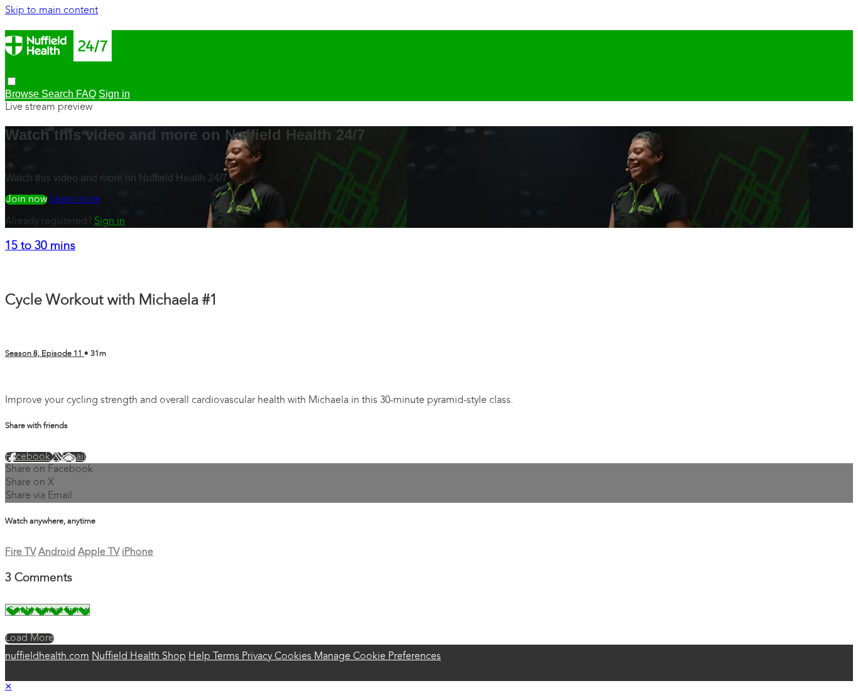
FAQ (86, 94)
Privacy (258, 657)
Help (200, 657)
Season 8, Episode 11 (44, 354)
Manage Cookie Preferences (377, 657)
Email (74, 457)
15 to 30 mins (40, 246)
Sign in (109, 222)
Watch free (26, 200)
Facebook (29, 457)
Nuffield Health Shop (139, 657)
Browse (23, 94)
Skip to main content (51, 11)
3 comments (32, 378)
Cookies (294, 657)
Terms (227, 657)
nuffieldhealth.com (47, 657)
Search (58, 94)
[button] (12, 81)
